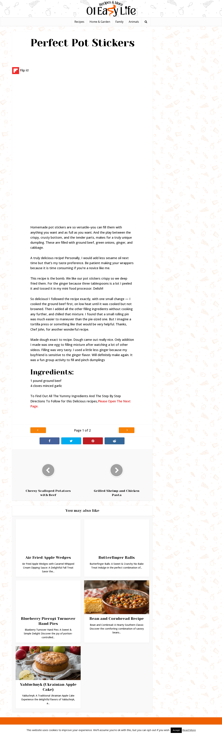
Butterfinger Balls (117, 557)
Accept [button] (176, 730)
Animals (134, 22)
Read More (189, 730)
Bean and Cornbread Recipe (116, 618)
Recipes (79, 22)
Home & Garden (99, 22)
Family (119, 22)
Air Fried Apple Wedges (48, 557)
